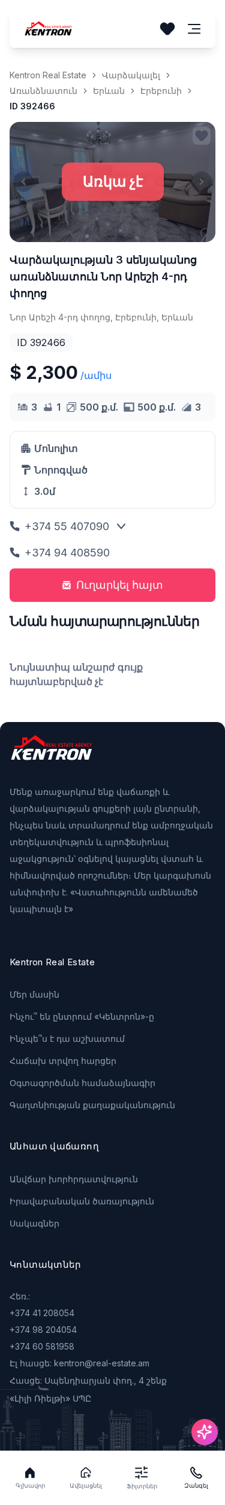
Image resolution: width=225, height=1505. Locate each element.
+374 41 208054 (42, 1313)
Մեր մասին (34, 994)
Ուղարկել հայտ (119, 585)
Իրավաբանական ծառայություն (82, 1201)
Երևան (109, 90)
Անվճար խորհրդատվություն (74, 1179)
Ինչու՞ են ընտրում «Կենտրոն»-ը (82, 1016)
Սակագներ (34, 1223)
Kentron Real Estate (48, 75)
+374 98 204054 (43, 1329)
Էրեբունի (161, 90)
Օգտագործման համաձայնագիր (82, 1083)
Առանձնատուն (43, 90)
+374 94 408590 (67, 552)
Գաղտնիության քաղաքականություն (92, 1105)
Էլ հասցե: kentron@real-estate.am (79, 1363)
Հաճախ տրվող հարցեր (63, 1061)
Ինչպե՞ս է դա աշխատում (67, 1038)
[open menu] (194, 29)
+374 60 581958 (42, 1346)
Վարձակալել (131, 75)
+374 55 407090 (67, 526)
